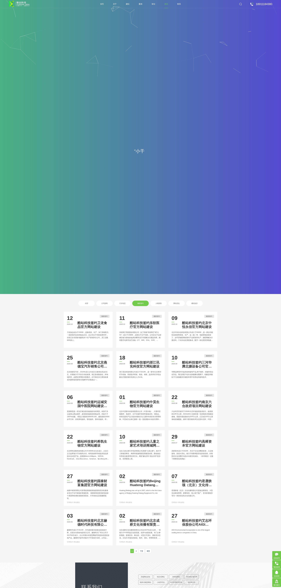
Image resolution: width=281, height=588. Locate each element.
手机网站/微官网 (191, 577)
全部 (86, 303)
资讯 (166, 4)
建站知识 (194, 303)
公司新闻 (104, 303)
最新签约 (140, 303)
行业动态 (122, 303)
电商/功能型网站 (145, 582)
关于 (115, 4)
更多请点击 (191, 582)
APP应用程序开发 (176, 582)
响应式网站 (161, 577)
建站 (127, 4)
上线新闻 (158, 303)
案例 (140, 4)
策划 (153, 4)
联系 (179, 4)
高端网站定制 (145, 577)
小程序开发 (161, 582)
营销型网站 (176, 577)
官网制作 (70, 502)
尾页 (148, 551)
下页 (141, 551)
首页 (102, 4)
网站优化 (176, 303)
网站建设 (77, 502)
